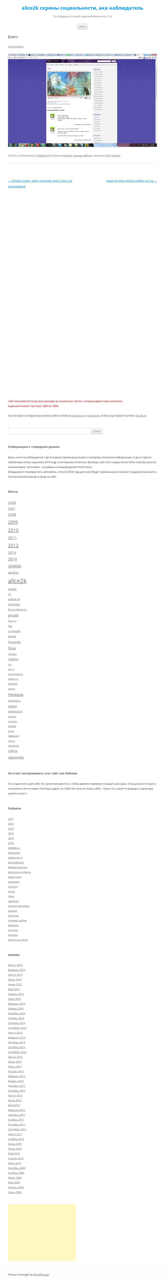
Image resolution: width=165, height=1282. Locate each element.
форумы (13, 925)
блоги (11, 731)
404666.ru (14, 848)
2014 (12, 559)
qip (9, 664)
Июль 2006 (15, 1192)
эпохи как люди (18, 940)
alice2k (17, 581)
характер (16, 757)
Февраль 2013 (16, 1076)
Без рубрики (16, 862)
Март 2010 (14, 1163)
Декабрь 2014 (16, 1013)
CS (9, 594)
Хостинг (13, 930)
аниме (12, 726)
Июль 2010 (15, 1144)
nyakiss (13, 659)
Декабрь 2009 (16, 1168)
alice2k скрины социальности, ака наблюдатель (82, 8)
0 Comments (15, 46)
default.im (14, 599)
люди (11, 891)
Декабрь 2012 (16, 1086)
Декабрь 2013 (16, 1042)
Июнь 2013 (15, 1066)
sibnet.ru (13, 678)
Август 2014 (15, 1033)
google (13, 615)
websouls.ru (15, 711)
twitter (12, 706)
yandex (12, 716)
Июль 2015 (15, 979)
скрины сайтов (82, 155)
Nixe (12, 648)
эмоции (13, 935)
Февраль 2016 (16, 970)
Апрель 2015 (16, 994)
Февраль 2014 (16, 1037)
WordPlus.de (41, 1274)
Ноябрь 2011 (16, 1120)
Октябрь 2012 (16, 1091)
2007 (11, 509)
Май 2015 (14, 989)
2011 (12, 537)
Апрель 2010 (16, 1158)
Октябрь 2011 (16, 1124)
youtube (12, 721)
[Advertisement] (42, 1232)
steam (11, 688)
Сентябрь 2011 (17, 1129)
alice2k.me (94, 415)
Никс (11, 896)
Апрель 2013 (16, 1071)
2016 (11, 843)
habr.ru (12, 620)
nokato (12, 654)
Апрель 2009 (16, 1187)
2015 (11, 838)
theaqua (15, 694)
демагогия (14, 877)
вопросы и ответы (19, 872)
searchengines (15, 674)
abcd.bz (13, 572)
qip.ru (11, 669)
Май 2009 (14, 1182)
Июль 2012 (15, 1100)
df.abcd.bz (14, 853)
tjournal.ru (14, 701)
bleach (116, 155)
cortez (12, 589)
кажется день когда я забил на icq (131, 181)
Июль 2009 (15, 1178)
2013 (12, 552)
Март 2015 (14, 999)
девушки (13, 736)
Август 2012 (15, 1095)
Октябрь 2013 (16, 1047)
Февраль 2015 (16, 1004)
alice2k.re (140, 415)
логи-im (13, 886)
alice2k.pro (78, 415)
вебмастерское (17, 867)
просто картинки (18, 906)
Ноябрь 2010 (16, 1139)
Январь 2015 (16, 1008)
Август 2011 (15, 1134)
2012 (13, 545)
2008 (12, 514)
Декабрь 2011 (16, 1115)
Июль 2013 (15, 1062)
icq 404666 (14, 631)
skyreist (12, 683)
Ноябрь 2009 (16, 1173)
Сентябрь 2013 (17, 1052)
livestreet (14, 642)
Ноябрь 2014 (16, 1018)
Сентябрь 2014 (17, 1028)
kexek (12, 636)
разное (67, 155)
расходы (13, 915)
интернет (14, 882)
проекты (13, 745)
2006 (12, 502)
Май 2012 (14, 1105)
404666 (14, 566)
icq (10, 626)
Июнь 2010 (15, 1149)
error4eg (14, 604)
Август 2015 (15, 975)
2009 (13, 522)
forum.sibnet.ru (17, 609)
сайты (13, 751)
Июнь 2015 (15, 984)
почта (11, 740)
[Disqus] (82, 239)
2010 (108, 155)
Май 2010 (14, 1153)
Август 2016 (15, 965)
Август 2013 (15, 1057)
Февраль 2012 (16, 1110)
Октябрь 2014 (16, 1023)
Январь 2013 (16, 1081)
